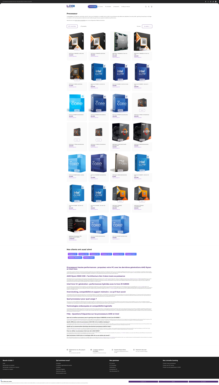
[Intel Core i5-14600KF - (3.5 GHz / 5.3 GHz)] (142, 163)
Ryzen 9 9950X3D (130, 278)
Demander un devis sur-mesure (11, 367)
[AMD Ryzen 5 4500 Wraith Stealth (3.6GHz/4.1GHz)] (120, 132)
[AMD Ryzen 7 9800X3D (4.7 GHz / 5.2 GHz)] (142, 41)
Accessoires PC (113, 369)
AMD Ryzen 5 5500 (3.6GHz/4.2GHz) (141, 144)
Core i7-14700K (114, 287)
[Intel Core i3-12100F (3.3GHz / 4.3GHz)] (77, 163)
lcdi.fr (133, 271)
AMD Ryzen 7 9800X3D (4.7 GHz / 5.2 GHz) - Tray (119, 54)
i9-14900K (78, 329)
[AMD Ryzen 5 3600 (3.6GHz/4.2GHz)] (120, 163)
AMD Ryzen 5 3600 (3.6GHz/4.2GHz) (119, 174)
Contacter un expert (8, 369)
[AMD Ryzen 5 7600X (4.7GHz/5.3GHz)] (98, 132)
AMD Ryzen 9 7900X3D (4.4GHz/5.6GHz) (139, 206)
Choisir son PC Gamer (168, 365)
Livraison (58, 367)
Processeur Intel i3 (130, 254)
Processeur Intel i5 (88, 257)
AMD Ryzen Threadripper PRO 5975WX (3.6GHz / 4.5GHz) (75, 237)
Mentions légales (60, 369)
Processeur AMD (83, 254)
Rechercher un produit (8, 365)
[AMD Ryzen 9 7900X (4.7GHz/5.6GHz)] (142, 103)
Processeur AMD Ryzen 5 (75, 257)
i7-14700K (72, 329)
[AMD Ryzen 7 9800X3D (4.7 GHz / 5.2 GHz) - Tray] (120, 41)
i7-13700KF (123, 332)
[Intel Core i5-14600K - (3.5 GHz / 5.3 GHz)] (77, 193)
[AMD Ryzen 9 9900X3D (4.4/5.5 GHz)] (77, 41)
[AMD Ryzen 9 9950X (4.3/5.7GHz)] (77, 72)
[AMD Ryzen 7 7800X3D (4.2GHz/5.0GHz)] (120, 193)
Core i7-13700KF (111, 288)
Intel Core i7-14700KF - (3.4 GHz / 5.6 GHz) (98, 206)
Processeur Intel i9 (118, 254)
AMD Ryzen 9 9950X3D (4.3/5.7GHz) (98, 53)
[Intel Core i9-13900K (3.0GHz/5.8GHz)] (98, 103)
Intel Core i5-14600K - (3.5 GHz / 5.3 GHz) (76, 206)
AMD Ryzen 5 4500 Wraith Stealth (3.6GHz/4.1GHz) (119, 145)
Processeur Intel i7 (106, 254)
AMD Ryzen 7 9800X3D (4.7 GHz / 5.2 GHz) (141, 54)
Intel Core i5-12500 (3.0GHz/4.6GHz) (98, 236)
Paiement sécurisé (61, 371)
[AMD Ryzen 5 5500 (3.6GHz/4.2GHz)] (142, 132)
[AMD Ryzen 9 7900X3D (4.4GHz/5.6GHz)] (142, 193)
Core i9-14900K (141, 286)
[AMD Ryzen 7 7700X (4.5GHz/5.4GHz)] (77, 132)
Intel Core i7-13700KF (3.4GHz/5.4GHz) (120, 114)
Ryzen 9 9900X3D (138, 278)
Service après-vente (61, 373)
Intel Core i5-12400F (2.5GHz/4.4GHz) (119, 236)
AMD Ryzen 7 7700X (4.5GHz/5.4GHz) (76, 144)
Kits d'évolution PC (114, 371)
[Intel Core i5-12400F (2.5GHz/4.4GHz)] (120, 224)
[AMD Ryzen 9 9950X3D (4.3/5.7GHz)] (98, 41)
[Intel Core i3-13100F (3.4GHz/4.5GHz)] (77, 103)
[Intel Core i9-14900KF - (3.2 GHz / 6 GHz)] (142, 72)
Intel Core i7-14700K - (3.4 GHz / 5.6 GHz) (98, 85)
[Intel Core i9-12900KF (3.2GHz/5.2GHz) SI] (98, 163)
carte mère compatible (80, 20)
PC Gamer (112, 363)
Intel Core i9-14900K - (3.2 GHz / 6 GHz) (120, 84)
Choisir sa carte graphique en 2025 (172, 367)
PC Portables (113, 365)
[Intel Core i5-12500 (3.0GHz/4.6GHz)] (98, 224)
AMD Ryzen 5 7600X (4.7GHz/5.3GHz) (98, 144)
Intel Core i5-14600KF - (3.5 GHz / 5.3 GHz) (141, 175)
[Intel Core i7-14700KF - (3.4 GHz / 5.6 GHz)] (98, 193)
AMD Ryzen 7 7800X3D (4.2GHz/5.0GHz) (117, 206)
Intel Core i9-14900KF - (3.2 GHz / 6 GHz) (141, 85)
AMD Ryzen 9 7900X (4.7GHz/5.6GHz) (141, 114)
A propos (58, 363)
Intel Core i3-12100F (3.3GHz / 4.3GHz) (76, 174)
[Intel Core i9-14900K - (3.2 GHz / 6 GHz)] (120, 72)
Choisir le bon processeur (169, 363)
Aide (4, 363)
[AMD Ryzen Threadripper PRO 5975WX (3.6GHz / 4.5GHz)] (77, 224)
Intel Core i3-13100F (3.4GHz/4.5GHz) (76, 114)
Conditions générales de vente (64, 365)
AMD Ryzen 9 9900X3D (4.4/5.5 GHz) (76, 53)
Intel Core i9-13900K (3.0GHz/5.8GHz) (98, 114)
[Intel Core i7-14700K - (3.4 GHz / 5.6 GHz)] (98, 72)
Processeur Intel (95, 254)
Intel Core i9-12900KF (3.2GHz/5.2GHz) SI (98, 175)
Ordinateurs (113, 367)
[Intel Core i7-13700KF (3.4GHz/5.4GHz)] (120, 103)
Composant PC (72, 254)
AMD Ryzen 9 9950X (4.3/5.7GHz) (75, 84)
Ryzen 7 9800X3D (108, 279)
